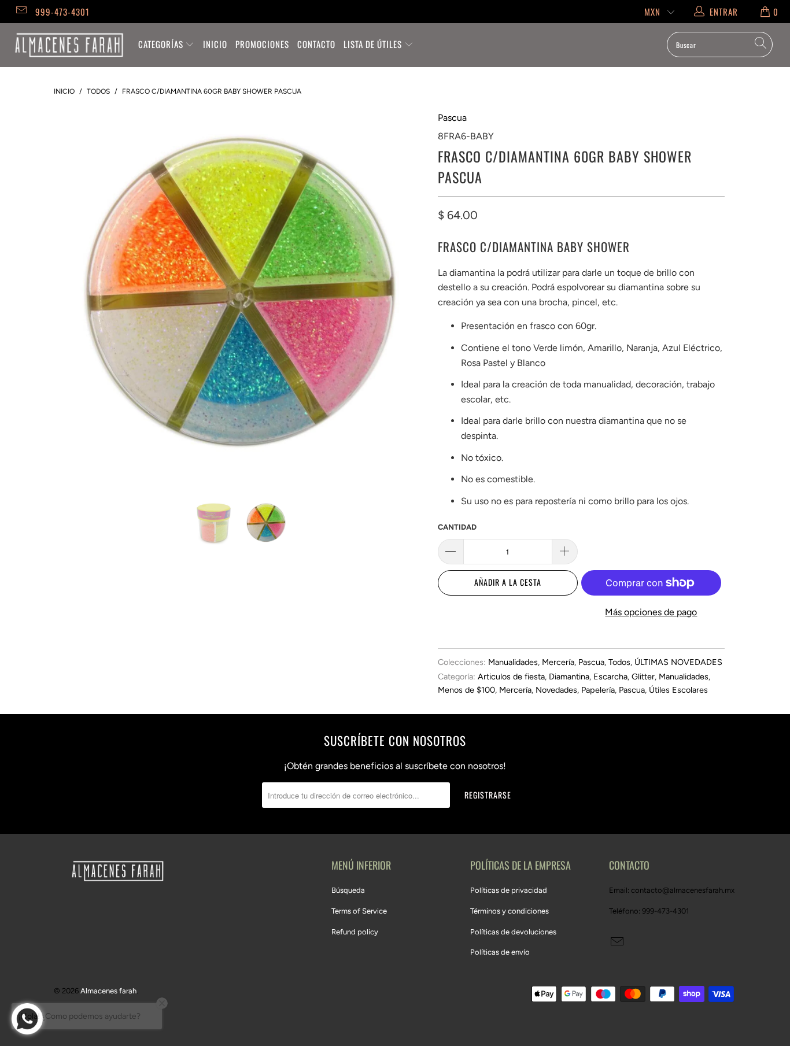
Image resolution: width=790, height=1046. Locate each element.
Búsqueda (348, 890)
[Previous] (73, 296)
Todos (619, 662)
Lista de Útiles (374, 44)
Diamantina (569, 676)
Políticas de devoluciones (513, 931)
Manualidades (513, 662)
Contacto (316, 44)
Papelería (598, 690)
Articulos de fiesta (511, 676)
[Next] (406, 296)
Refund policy (354, 931)
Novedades (556, 690)
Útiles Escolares (678, 690)
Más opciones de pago (651, 612)
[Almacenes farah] (69, 45)
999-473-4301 (62, 11)
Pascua (452, 117)
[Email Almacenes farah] (20, 11)
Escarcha (610, 676)
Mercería (558, 662)
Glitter (643, 676)
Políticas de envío (500, 952)
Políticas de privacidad (508, 890)
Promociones (262, 44)
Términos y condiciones (509, 911)
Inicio (215, 44)
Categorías (162, 44)
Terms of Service (359, 911)
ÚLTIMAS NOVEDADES (678, 662)
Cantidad (457, 527)
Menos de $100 (466, 690)
